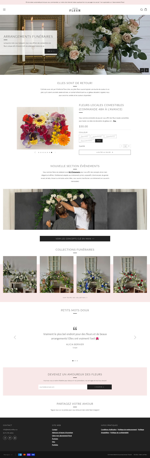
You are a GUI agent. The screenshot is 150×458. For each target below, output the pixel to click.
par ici (50, 51)
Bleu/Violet (84, 136)
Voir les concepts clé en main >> (75, 239)
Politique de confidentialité (119, 433)
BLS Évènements (74, 172)
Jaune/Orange (97, 136)
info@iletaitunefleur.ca (10, 429)
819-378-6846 (8, 433)
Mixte (99, 140)
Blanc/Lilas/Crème (86, 140)
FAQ (53, 442)
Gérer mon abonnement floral (62, 436)
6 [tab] (49, 152)
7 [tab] (51, 152)
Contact (54, 429)
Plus (114, 121)
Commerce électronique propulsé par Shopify (120, 454)
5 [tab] (47, 152)
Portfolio (55, 445)
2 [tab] (75, 71)
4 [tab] (45, 152)
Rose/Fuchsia (110, 136)
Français (7, 454)
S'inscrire (98, 387)
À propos (55, 439)
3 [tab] (77, 71)
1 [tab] (72, 71)
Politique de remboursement (127, 429)
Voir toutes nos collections (74, 297)
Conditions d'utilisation (109, 429)
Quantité (82, 146)
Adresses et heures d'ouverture (62, 433)
